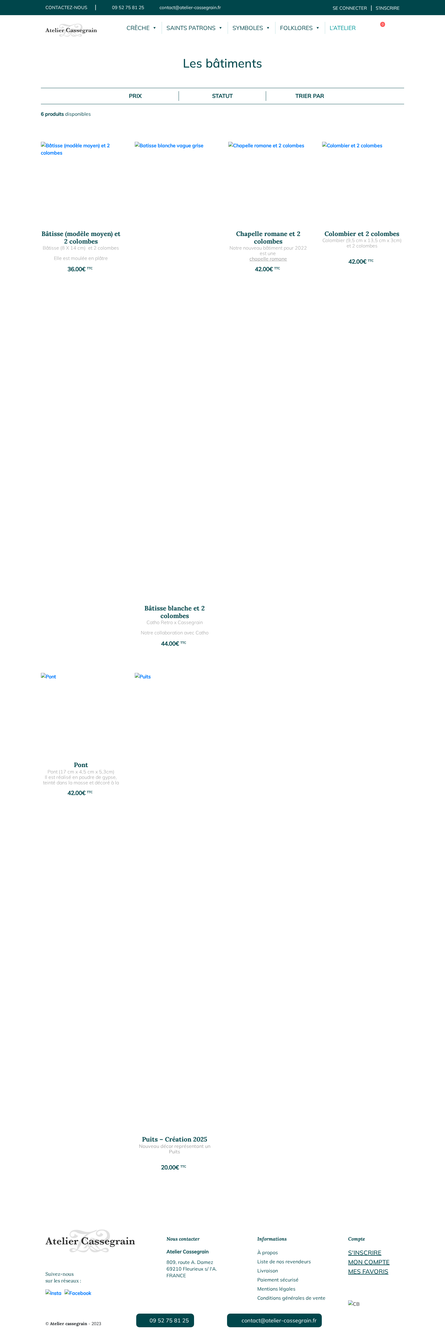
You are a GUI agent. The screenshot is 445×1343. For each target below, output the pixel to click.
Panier (378, 28)
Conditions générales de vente (291, 1298)
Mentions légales (276, 1289)
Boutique (393, 28)
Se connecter (350, 8)
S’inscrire (388, 8)
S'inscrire (364, 1252)
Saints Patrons (191, 28)
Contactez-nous (66, 7)
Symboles (247, 28)
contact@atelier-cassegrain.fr (190, 7)
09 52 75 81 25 (128, 7)
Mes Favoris (368, 1271)
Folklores (296, 28)
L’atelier (343, 28)
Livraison (267, 1271)
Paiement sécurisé (277, 1280)
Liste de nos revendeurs (284, 1261)
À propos (267, 1252)
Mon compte (369, 1262)
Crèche (138, 28)
